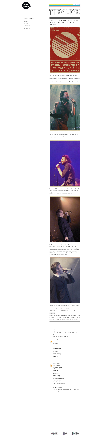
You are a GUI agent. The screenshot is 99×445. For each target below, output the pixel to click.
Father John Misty (71, 75)
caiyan (54, 339)
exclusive (56, 315)
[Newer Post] (55, 435)
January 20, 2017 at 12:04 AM (61, 383)
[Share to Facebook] (54, 313)
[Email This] (50, 313)
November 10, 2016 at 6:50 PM (62, 360)
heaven (78, 317)
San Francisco (67, 319)
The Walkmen (52, 244)
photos (61, 319)
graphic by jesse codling (68, 317)
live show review (54, 319)
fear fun (71, 315)
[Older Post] (75, 435)
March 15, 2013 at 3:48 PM (60, 336)
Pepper (54, 329)
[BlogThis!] (51, 313)
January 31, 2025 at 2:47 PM (61, 393)
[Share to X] (53, 313)
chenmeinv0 (55, 363)
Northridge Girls (56, 387)
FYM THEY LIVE (58, 317)
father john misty (64, 315)
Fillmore (74, 77)
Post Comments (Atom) (61, 437)
